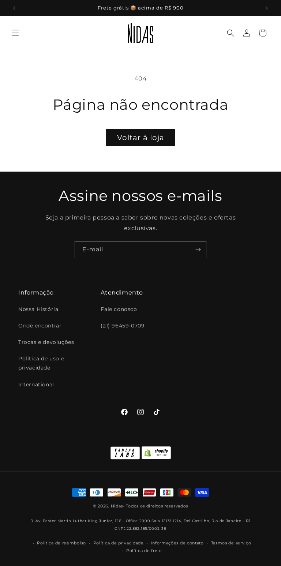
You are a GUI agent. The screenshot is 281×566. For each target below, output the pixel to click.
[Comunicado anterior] (14, 8)
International (36, 384)
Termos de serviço (231, 543)
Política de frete (144, 550)
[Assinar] (198, 249)
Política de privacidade (118, 543)
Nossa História (38, 309)
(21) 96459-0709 (123, 325)
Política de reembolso (61, 543)
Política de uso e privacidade (41, 363)
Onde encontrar (39, 325)
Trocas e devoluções (46, 342)
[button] (15, 33)
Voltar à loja (140, 137)
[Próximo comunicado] (267, 8)
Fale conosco (119, 309)
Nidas (117, 506)
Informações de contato (177, 543)
